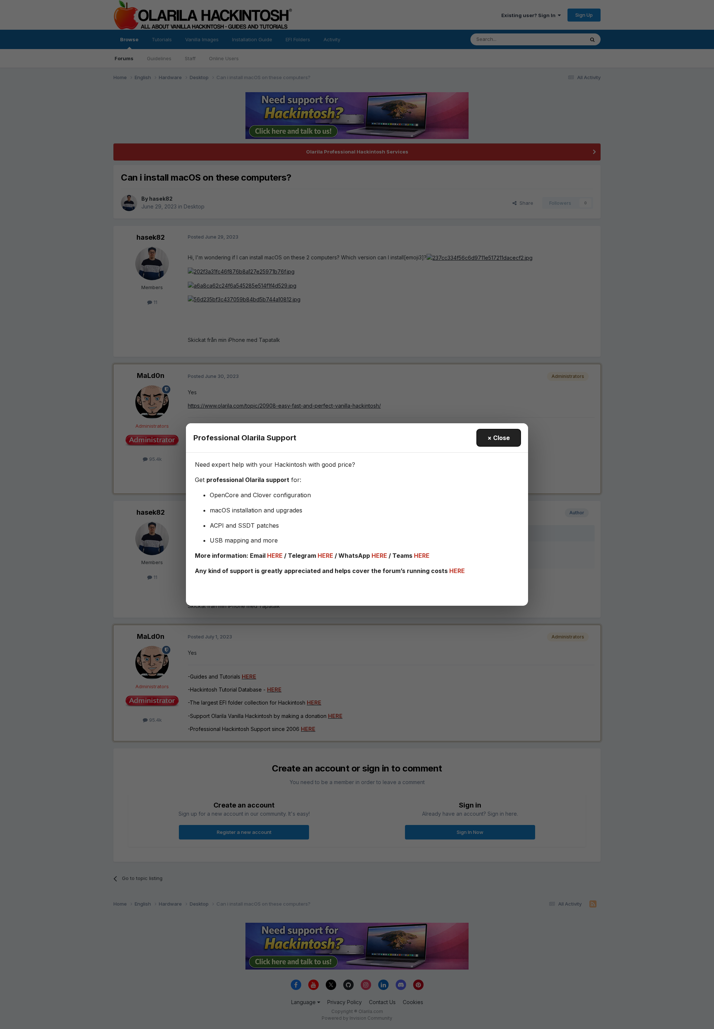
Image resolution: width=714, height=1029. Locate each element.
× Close (499, 437)
